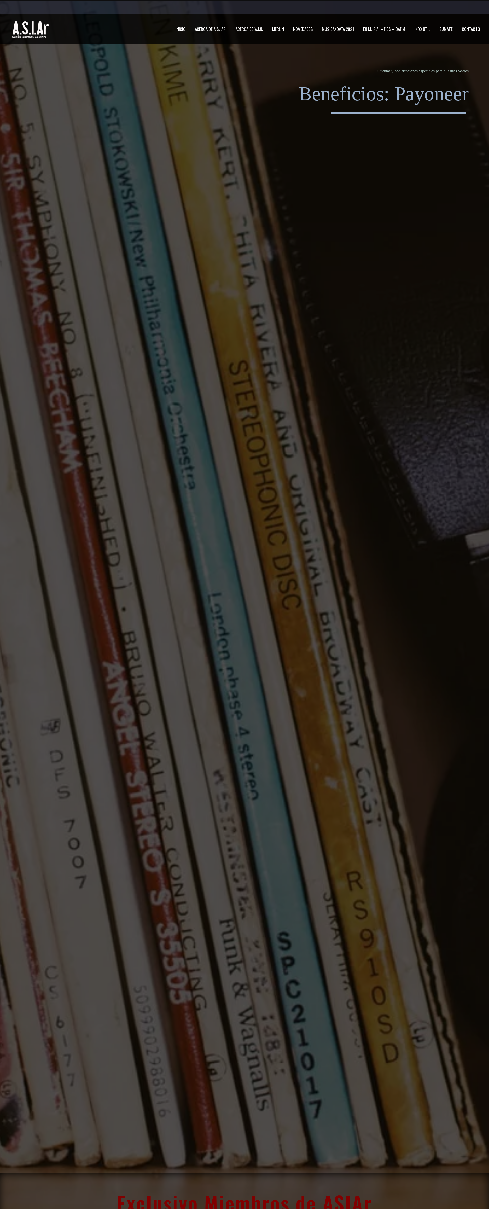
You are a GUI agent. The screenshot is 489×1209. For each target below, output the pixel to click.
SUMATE (446, 29)
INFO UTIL (422, 29)
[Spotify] (391, 8)
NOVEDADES (303, 29)
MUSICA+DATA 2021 (338, 29)
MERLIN (278, 29)
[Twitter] (368, 8)
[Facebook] (353, 8)
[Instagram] (375, 8)
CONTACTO (471, 29)
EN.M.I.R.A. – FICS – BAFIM (384, 29)
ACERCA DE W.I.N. (249, 29)
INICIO (180, 29)
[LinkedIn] (360, 8)
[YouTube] (383, 8)
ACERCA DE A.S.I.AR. (210, 29)
